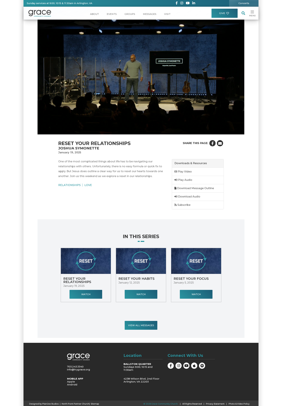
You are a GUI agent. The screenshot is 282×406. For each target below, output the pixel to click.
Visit (167, 14)
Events (112, 14)
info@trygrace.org (78, 369)
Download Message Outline (195, 188)
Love (88, 185)
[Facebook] (177, 3)
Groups (130, 14)
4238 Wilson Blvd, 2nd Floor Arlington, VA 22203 (141, 380)
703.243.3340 (75, 366)
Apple (71, 381)
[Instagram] (181, 3)
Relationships (69, 185)
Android (72, 384)
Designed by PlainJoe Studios (44, 404)
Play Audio (184, 179)
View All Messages (141, 325)
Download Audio (188, 196)
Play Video (184, 171)
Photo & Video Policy (239, 404)
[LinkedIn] (193, 3)
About (94, 14)
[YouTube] (188, 3)
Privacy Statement (215, 404)
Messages (149, 14)
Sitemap (95, 404)
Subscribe (183, 204)
